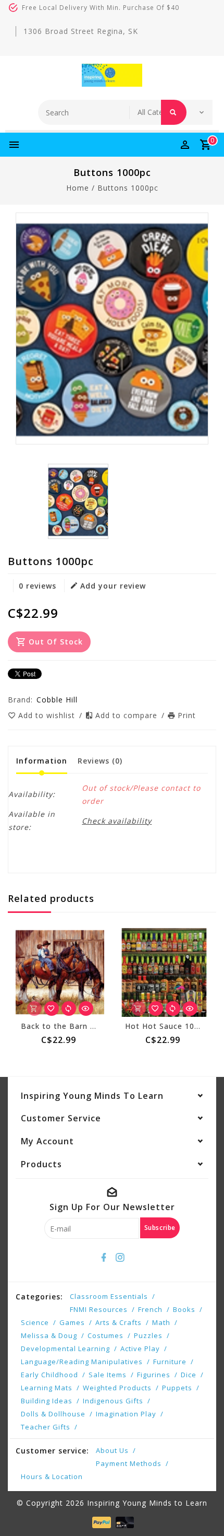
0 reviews (37, 586)
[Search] (173, 112)
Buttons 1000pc (127, 188)
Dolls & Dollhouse (53, 1413)
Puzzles (148, 1335)
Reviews (100, 761)
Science (35, 1322)
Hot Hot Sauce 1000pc (169, 1026)
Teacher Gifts (45, 1427)
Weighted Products (117, 1387)
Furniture (169, 1361)
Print (187, 715)
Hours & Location (52, 1476)
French (150, 1309)
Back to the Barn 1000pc (69, 1026)
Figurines (153, 1374)
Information (41, 761)
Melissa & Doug (49, 1335)
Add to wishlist (48, 715)
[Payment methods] (100, 1521)
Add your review (113, 586)
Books (184, 1309)
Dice (188, 1374)
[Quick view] (86, 1008)
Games (72, 1322)
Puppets (177, 1387)
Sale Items (108, 1374)
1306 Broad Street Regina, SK (80, 31)
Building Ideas (46, 1400)
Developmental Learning (65, 1348)
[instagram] (120, 1257)
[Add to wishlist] (51, 1008)
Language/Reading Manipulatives (82, 1361)
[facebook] (104, 1257)
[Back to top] (203, 1509)
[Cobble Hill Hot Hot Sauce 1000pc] (164, 972)
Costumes (105, 1335)
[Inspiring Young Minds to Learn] (112, 75)
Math (161, 1322)
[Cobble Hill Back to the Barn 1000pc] (60, 972)
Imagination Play (126, 1413)
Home (77, 188)
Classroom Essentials (109, 1296)
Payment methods (128, 1463)
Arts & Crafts (118, 1322)
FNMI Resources (99, 1309)
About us (112, 1450)
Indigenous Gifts (113, 1400)
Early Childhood (49, 1374)
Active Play (140, 1348)
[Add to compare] (68, 1008)
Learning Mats (46, 1387)
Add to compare (127, 715)
